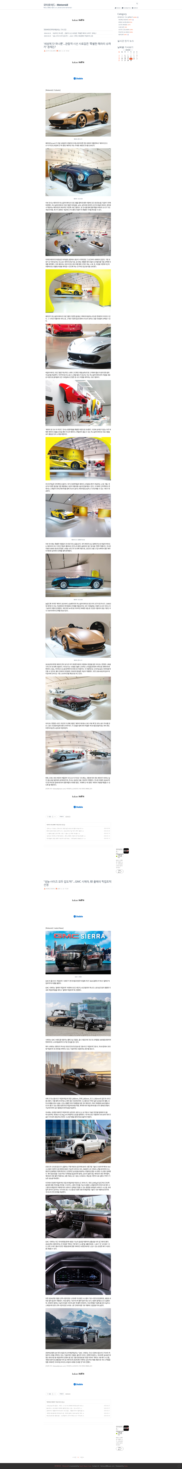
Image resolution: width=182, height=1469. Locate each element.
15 (131, 57)
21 (128, 58)
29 (131, 60)
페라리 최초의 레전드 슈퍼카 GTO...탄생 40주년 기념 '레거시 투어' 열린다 (64, 831)
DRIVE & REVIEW (125, 22)
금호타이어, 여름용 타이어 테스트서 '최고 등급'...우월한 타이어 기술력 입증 (64, 1410)
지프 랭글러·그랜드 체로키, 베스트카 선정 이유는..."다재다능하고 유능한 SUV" (65, 838)
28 (128, 60)
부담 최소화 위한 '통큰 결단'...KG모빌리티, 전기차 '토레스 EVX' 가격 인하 (64, 1415)
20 (125, 58)
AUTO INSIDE (124, 24)
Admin (135, 8)
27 (125, 60)
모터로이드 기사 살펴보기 (127, 17)
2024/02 (128, 50)
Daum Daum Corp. (85, 1466)
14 (128, 57)
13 (125, 57)
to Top (179, 1466)
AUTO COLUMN (51, 51)
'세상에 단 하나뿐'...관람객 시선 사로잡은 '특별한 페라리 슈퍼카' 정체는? (74, 33)
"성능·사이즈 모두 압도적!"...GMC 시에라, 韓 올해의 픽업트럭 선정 (72, 36)
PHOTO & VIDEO (125, 32)
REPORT (122, 34)
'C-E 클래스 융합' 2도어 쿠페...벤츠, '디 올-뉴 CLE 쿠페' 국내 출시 (62, 833)
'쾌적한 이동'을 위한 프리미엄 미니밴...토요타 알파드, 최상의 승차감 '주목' (64, 1413)
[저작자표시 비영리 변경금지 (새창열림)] (67, 816)
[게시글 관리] (55, 816)
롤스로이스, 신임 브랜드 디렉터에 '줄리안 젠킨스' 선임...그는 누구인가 (63, 1408)
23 (134, 58)
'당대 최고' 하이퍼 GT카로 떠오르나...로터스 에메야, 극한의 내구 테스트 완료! (65, 836)
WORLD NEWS (50, 888)
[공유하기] (52, 816)
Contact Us (127, 8)
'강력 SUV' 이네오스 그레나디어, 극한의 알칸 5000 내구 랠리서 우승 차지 (64, 828)
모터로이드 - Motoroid (56, 5)
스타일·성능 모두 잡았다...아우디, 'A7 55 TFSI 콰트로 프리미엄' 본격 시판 (64, 1405)
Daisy (126, 1466)
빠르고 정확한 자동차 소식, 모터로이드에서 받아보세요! (119, 864)
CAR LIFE (122, 27)
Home (118, 8)
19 (122, 58)
